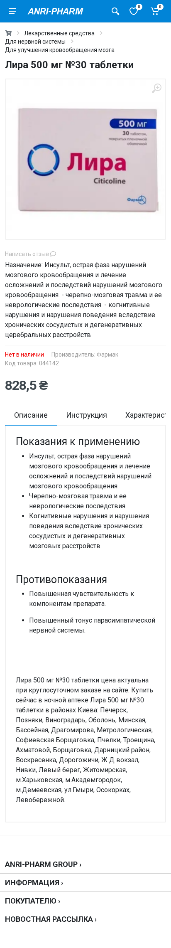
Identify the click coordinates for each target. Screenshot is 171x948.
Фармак (107, 354)
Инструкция (86, 415)
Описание (31, 415)
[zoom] (156, 88)
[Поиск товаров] (115, 11)
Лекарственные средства (59, 33)
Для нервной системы (35, 41)
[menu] (12, 11)
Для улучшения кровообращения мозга (60, 50)
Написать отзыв (27, 254)
